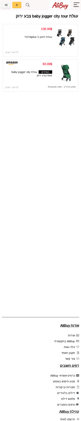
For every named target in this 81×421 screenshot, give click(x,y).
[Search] (27, 5)
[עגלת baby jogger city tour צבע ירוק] (65, 73)
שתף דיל (16, 5)
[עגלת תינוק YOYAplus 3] (65, 37)
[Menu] (76, 5)
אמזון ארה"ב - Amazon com (62, 87)
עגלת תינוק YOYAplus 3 (38, 36)
